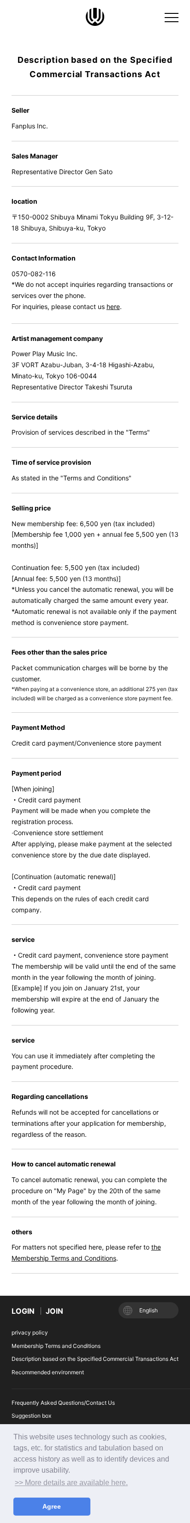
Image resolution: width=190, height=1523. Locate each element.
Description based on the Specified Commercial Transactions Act (95, 1358)
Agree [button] (51, 1506)
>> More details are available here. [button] (71, 1483)
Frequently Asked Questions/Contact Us (63, 1402)
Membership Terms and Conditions (56, 1345)
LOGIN (23, 1311)
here (113, 306)
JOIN (54, 1311)
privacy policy (30, 1332)
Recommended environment (48, 1372)
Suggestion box (31, 1415)
